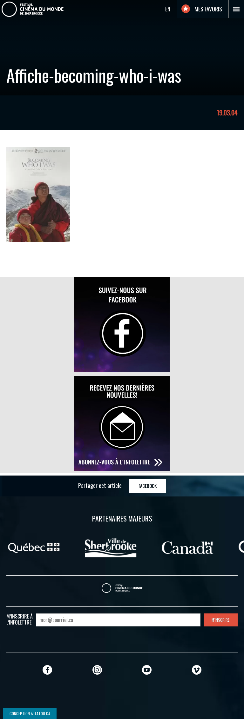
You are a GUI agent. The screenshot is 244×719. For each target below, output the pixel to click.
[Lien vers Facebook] (47, 670)
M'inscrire (220, 620)
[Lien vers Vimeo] (196, 670)
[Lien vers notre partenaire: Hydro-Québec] (197, 547)
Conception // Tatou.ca (30, 713)
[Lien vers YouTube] (147, 670)
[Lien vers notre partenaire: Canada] (124, 547)
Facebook (148, 486)
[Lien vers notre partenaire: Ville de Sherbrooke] (47, 547)
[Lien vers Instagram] (97, 670)
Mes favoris (207, 9)
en (167, 9)
